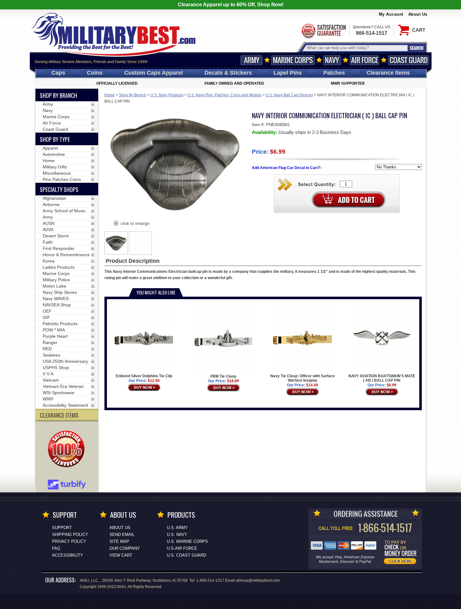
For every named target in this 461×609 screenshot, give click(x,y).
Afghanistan (54, 198)
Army (251, 60)
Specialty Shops (59, 189)
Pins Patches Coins (62, 179)
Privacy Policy (69, 541)
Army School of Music (64, 210)
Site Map (119, 541)
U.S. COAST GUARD (186, 555)
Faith (48, 242)
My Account (391, 14)
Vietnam (51, 380)
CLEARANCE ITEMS (59, 415)
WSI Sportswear (59, 392)
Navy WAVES (56, 298)
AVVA (48, 229)
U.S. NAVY (177, 534)
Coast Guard (409, 60)
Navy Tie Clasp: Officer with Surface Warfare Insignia (302, 378)
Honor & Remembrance (66, 254)
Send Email (122, 534)
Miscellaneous (57, 173)
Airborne (51, 204)
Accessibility (67, 555)
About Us (417, 14)
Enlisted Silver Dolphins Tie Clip (144, 376)
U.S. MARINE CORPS (187, 541)
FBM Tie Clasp (223, 376)
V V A (48, 373)
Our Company (124, 548)
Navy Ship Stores (60, 292)
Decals (228, 73)
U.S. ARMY (177, 527)
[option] (116, 243)
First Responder (59, 248)
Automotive (54, 154)
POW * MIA (54, 329)
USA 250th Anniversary (65, 361)
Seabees (51, 354)
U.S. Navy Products (167, 95)
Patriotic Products (60, 323)
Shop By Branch (132, 95)
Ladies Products (59, 267)
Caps (58, 73)
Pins (287, 73)
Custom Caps (153, 73)
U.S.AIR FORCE (182, 548)
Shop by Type (55, 139)
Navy (332, 60)
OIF (46, 317)
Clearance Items (388, 73)
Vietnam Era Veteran (63, 386)
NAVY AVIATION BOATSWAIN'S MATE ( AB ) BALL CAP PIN (381, 378)
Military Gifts (55, 166)
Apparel (50, 148)
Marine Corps (293, 60)
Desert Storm (56, 235)
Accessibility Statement (65, 405)
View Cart (120, 555)
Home (109, 95)
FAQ (56, 548)
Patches (334, 73)
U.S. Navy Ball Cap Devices (289, 95)
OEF (47, 311)
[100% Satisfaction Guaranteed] (67, 450)
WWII (48, 398)
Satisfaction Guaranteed (323, 30)
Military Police (56, 279)
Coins (95, 73)
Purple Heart (55, 336)
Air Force (364, 60)
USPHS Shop (56, 367)
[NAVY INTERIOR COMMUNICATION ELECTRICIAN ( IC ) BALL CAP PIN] (131, 224)
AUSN (49, 223)
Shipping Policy (70, 534)
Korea (49, 260)
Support (62, 527)
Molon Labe (54, 286)
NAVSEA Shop (57, 304)
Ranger (50, 342)
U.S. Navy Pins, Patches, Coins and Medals (225, 95)
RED (47, 348)
